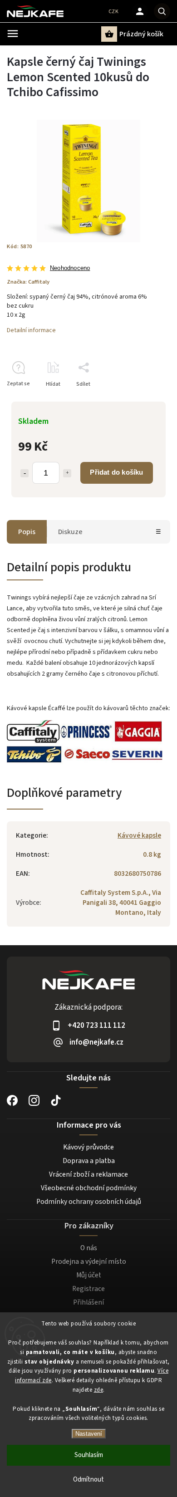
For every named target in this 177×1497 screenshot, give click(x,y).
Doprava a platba (89, 1161)
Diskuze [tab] (70, 532)
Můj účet (88, 1275)
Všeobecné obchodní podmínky (89, 1188)
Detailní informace (31, 330)
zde (98, 1390)
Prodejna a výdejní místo (88, 1261)
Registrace (88, 1289)
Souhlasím (88, 1455)
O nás (88, 1248)
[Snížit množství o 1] (24, 473)
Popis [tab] (26, 532)
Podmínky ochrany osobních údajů (88, 1202)
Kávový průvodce (88, 1147)
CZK (113, 11)
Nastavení (88, 1433)
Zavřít (142, 400)
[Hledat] (162, 11)
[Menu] (13, 33)
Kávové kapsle (139, 835)
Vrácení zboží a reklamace (88, 1174)
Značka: (28, 282)
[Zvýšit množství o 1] (67, 473)
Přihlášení (88, 1302)
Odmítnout (88, 1479)
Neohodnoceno (70, 268)
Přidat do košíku (116, 472)
